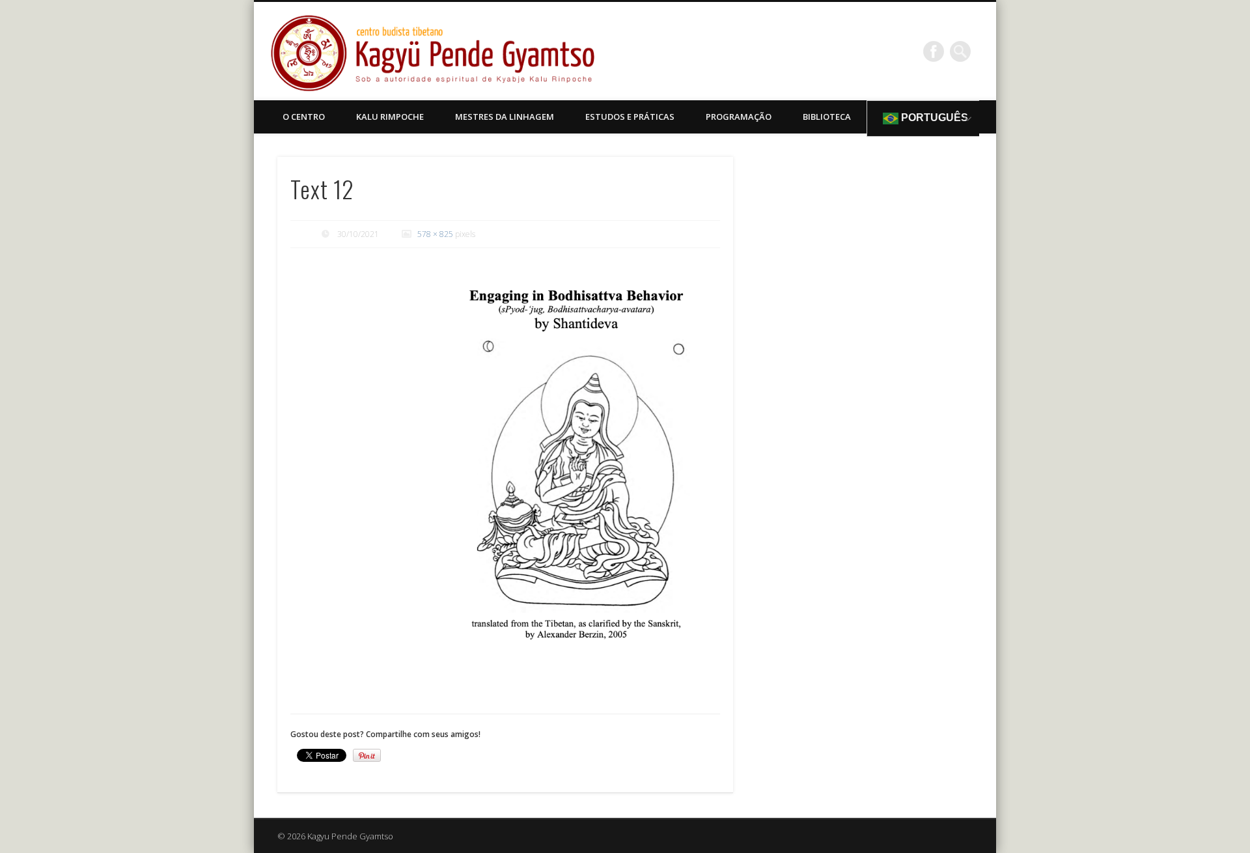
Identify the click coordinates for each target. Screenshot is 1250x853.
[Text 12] (571, 477)
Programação (738, 116)
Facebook (933, 51)
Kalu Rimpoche (390, 116)
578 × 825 (435, 234)
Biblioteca (827, 116)
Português (933, 117)
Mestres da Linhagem (504, 116)
